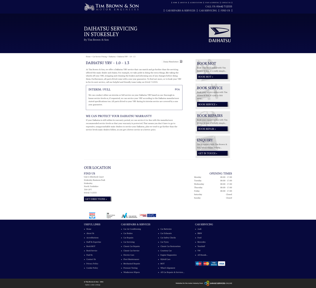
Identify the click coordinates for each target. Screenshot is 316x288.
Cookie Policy (92, 268)
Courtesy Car (166, 251)
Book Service (91, 251)
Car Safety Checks (168, 238)
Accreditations (196, 2)
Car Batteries (166, 229)
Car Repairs (128, 238)
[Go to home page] (111, 7)
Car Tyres (164, 242)
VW (199, 251)
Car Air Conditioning (132, 229)
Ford (199, 238)
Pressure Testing (130, 268)
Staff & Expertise (212, 2)
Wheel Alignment (167, 268)
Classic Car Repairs (131, 246)
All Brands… (203, 255)
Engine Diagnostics (168, 255)
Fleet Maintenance (131, 259)
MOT (162, 264)
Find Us (225, 10)
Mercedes (202, 242)
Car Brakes (128, 233)
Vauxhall (201, 246)
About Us (183, 2)
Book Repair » (207, 128)
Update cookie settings (92, 285)
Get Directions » (96, 199)
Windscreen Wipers (131, 272)
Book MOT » (205, 76)
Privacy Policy (92, 264)
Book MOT (90, 246)
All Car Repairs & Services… (172, 272)
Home (175, 2)
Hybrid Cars (165, 259)
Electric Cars (128, 255)
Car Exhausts (166, 233)
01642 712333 (218, 6)
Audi (199, 229)
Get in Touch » (207, 153)
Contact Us (226, 2)
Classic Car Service (131, 251)
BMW (200, 233)
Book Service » (207, 104)
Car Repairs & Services (180, 10)
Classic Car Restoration (170, 246)
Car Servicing (208, 10)
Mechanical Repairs (131, 264)
